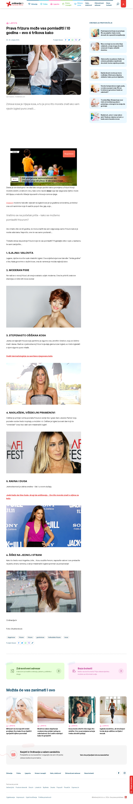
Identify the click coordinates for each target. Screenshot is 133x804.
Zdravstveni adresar (72, 773)
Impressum (20, 797)
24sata (52, 787)
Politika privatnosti (44, 797)
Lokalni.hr (38, 787)
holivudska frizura (54, 637)
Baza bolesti (89, 773)
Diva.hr (31, 787)
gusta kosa (40, 637)
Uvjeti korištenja (31, 797)
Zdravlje (34, 4)
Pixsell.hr (67, 787)
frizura (21, 637)
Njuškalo (46, 787)
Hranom (9, 203)
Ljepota (56, 4)
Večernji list (10, 787)
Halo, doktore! (55, 773)
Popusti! (59, 787)
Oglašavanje (10, 797)
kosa (66, 637)
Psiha (45, 4)
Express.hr (75, 787)
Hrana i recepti (40, 773)
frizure (30, 637)
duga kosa (11, 637)
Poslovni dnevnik (21, 787)
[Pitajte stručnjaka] (131, 785)
